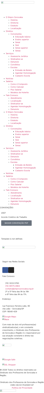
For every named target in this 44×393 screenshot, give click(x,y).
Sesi (17, 45)
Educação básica (22, 37)
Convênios (15, 64)
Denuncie (15, 62)
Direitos (9, 31)
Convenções (16, 34)
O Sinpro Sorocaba (14, 17)
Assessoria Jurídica (19, 56)
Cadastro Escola (22, 76)
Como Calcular (17, 87)
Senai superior (21, 48)
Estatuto (14, 25)
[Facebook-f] (5, 270)
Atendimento (16, 98)
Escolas (14, 67)
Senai (17, 42)
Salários (9, 81)
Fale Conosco (12, 95)
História (14, 20)
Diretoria (14, 23)
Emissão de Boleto (23, 70)
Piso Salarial (16, 89)
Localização (16, 28)
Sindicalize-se (17, 59)
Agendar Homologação (25, 73)
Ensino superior (22, 39)
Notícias (9, 78)
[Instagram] (11, 270)
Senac (18, 50)
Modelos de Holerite (20, 92)
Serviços (9, 53)
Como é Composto (19, 84)
